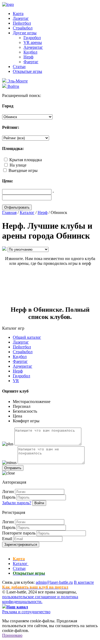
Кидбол (30, 52)
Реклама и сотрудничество (26, 611)
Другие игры (25, 33)
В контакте (84, 582)
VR (16, 380)
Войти (39, 503)
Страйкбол (23, 28)
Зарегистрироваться (20, 545)
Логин (8, 491)
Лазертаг (21, 18)
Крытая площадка (25, 159)
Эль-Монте (17, 81)
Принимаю (12, 635)
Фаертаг (30, 61)
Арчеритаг (33, 47)
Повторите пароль (18, 533)
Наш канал (17, 607)
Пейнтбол (22, 23)
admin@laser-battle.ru (54, 582)
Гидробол (32, 37)
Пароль (8, 497)
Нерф (28, 57)
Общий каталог (27, 337)
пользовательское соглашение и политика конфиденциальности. (40, 599)
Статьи (19, 66)
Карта (18, 13)
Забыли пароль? (16, 502)
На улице (18, 165)
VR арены (32, 42)
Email (7, 538)
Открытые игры (27, 71)
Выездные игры (23, 170)
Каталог (21, 563)
